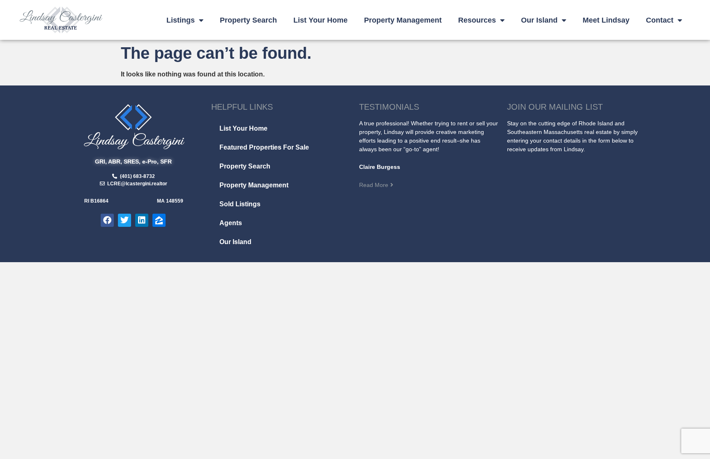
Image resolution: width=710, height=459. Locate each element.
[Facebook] (107, 220)
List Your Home (320, 20)
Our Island (539, 20)
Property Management (403, 20)
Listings (180, 20)
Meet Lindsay (606, 20)
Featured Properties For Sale (264, 147)
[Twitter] (124, 220)
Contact (659, 20)
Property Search (248, 20)
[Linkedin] (141, 220)
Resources (477, 20)
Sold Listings (239, 204)
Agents (230, 222)
